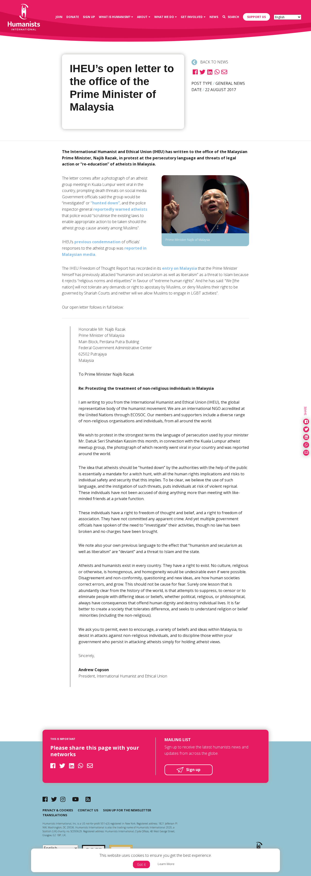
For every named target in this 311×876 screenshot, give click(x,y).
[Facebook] (45, 799)
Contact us (88, 810)
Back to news (213, 62)
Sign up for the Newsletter (127, 810)
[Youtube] (75, 799)
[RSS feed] (88, 799)
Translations (55, 815)
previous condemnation (97, 241)
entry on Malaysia (179, 268)
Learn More (166, 864)
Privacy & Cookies (58, 810)
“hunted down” (105, 203)
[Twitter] (54, 799)
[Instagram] (62, 799)
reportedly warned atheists (120, 209)
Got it (141, 864)
